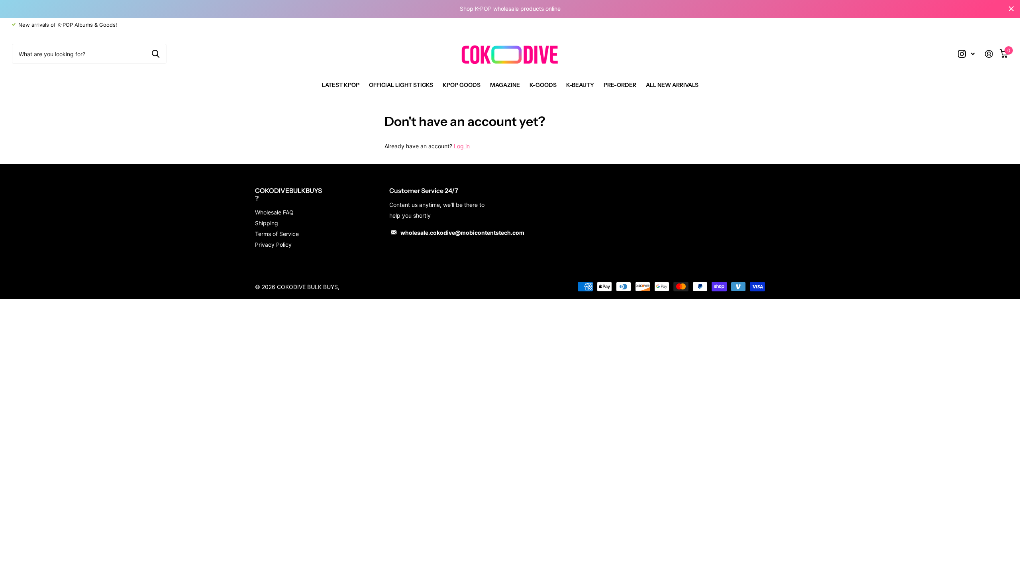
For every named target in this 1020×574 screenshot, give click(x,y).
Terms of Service (277, 233)
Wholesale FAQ (274, 212)
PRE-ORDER (620, 84)
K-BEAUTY (580, 84)
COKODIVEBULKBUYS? (288, 194)
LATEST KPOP (340, 84)
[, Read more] (966, 54)
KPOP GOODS (462, 84)
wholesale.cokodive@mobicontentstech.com (462, 232)
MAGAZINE (505, 84)
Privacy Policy (273, 244)
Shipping (266, 223)
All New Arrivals (672, 84)
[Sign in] (992, 54)
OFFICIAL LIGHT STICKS (401, 84)
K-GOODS (543, 84)
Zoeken (156, 54)
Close (1011, 9)
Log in (462, 146)
